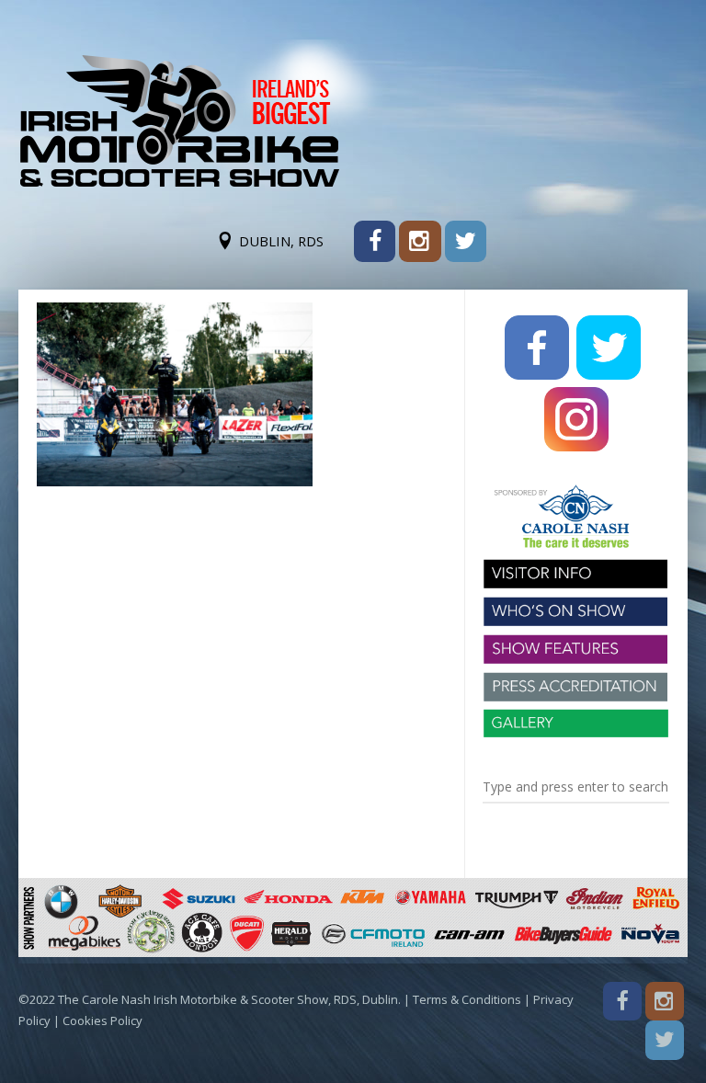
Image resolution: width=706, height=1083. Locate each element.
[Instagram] (419, 241)
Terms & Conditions (467, 999)
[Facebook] (374, 241)
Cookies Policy (102, 1020)
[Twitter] (465, 241)
